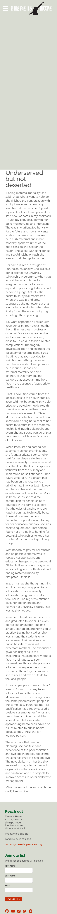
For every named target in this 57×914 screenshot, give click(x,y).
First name (11, 866)
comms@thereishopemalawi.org (23, 844)
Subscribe (13, 899)
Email (8, 885)
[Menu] (28, 7)
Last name (11, 875)
